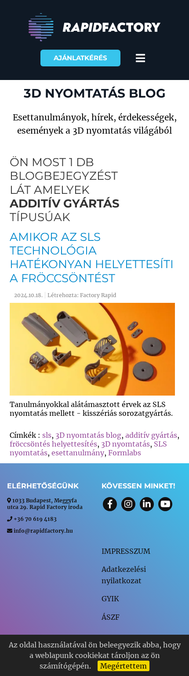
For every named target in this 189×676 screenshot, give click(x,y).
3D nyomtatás (125, 444)
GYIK (110, 598)
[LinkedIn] (147, 504)
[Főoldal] (94, 39)
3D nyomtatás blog (88, 435)
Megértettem (123, 665)
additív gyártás (65, 203)
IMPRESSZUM (126, 551)
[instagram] (128, 504)
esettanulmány (77, 452)
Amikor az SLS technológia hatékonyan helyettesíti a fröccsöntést (92, 257)
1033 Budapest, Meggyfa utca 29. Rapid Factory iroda (45, 503)
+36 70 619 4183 (35, 519)
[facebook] (110, 504)
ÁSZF (111, 617)
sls (46, 435)
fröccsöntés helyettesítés (53, 444)
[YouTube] (165, 504)
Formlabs (124, 452)
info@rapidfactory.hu (43, 530)
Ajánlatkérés (80, 58)
